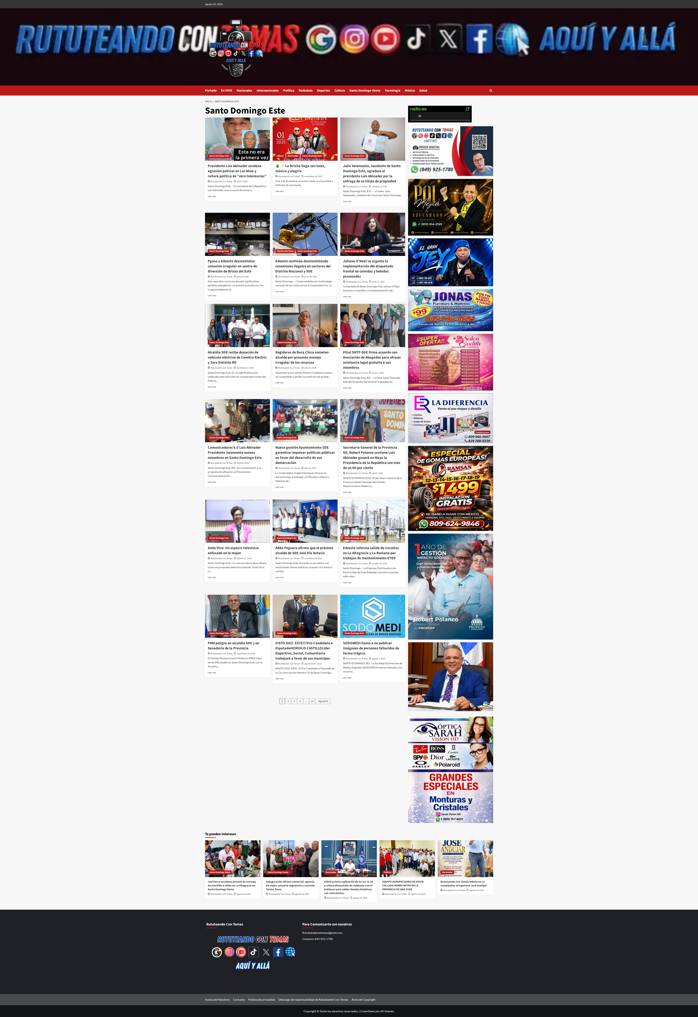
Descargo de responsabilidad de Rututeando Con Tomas (313, 999)
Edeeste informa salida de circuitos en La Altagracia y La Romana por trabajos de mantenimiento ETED (371, 553)
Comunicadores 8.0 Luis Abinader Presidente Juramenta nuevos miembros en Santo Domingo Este (235, 452)
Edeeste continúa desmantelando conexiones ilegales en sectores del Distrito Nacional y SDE (303, 266)
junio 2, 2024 (378, 373)
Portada (210, 90)
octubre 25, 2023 (379, 563)
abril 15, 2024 (310, 468)
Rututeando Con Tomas (221, 181)
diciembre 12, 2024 (245, 367)
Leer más (212, 196)
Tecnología (392, 90)
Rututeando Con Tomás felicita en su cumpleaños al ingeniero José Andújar (463, 883)
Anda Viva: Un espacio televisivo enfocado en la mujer (233, 550)
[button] (491, 90)
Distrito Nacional (285, 251)
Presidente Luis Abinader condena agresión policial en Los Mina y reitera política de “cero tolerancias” (237, 171)
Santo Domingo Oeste (364, 90)
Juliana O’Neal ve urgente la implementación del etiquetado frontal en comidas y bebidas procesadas (368, 269)
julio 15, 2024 (310, 367)
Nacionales (244, 90)
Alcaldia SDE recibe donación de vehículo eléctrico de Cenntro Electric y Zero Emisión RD (237, 357)
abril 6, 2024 (377, 473)
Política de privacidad (261, 999)
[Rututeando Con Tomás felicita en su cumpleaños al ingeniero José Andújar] (465, 858)
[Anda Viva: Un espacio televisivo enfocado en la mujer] (237, 521)
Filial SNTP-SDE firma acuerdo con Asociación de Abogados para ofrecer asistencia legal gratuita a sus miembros (372, 360)
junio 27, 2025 (378, 281)
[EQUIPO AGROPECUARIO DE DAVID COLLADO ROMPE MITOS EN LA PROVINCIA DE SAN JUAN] (407, 858)
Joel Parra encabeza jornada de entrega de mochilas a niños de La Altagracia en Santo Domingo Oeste (232, 885)
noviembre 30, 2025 (313, 176)
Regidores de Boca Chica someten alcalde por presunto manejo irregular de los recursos (302, 357)
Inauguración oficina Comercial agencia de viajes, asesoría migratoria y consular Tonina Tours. (290, 885)
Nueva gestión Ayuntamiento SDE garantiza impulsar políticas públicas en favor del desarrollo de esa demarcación (305, 455)
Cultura (339, 90)
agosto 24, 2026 (302, 894)
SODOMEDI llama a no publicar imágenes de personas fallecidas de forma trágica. (371, 648)
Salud (423, 90)
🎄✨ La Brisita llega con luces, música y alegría (300, 168)
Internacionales (268, 90)
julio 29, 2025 (243, 276)
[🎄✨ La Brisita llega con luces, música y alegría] (305, 139)
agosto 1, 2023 (378, 658)
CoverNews (367, 1011)
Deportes (323, 90)
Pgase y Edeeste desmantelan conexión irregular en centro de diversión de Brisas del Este (232, 266)
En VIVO (226, 90)
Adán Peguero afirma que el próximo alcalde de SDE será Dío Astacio (304, 550)
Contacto (239, 999)
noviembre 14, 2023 (313, 558)
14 (312, 701)
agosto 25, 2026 (244, 894)
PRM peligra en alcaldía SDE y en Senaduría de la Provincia (233, 646)
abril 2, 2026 (242, 181)
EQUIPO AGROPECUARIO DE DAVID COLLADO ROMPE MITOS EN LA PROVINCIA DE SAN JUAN (403, 885)
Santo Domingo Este (219, 155)
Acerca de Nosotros (217, 999)
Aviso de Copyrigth (363, 999)
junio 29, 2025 (310, 276)
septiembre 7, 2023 (313, 663)
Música (410, 90)
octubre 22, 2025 (379, 186)
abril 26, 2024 (243, 463)
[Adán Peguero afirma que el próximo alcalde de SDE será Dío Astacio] (305, 521)
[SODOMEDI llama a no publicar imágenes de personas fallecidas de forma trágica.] (372, 616)
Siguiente (323, 701)
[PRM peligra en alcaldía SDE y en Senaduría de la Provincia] (237, 616)
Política (288, 90)
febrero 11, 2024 (244, 558)
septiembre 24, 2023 (246, 653)
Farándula (305, 90)
